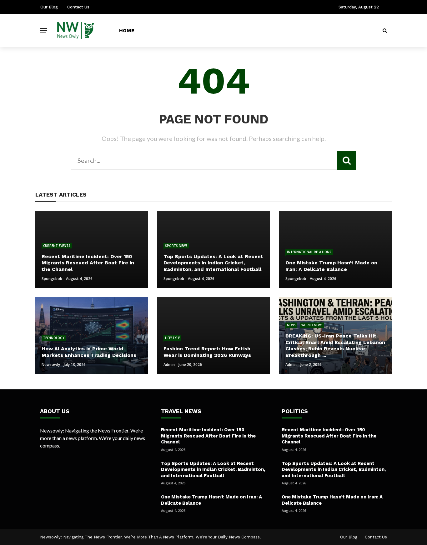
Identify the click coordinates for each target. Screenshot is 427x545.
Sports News (176, 245)
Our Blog (49, 7)
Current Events (56, 245)
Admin (169, 364)
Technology (53, 338)
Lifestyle (172, 338)
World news (312, 325)
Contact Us (78, 7)
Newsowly (51, 364)
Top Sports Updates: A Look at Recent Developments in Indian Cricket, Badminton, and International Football (213, 469)
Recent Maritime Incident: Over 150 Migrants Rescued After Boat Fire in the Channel (208, 436)
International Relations (309, 252)
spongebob (52, 278)
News (291, 325)
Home (126, 30)
